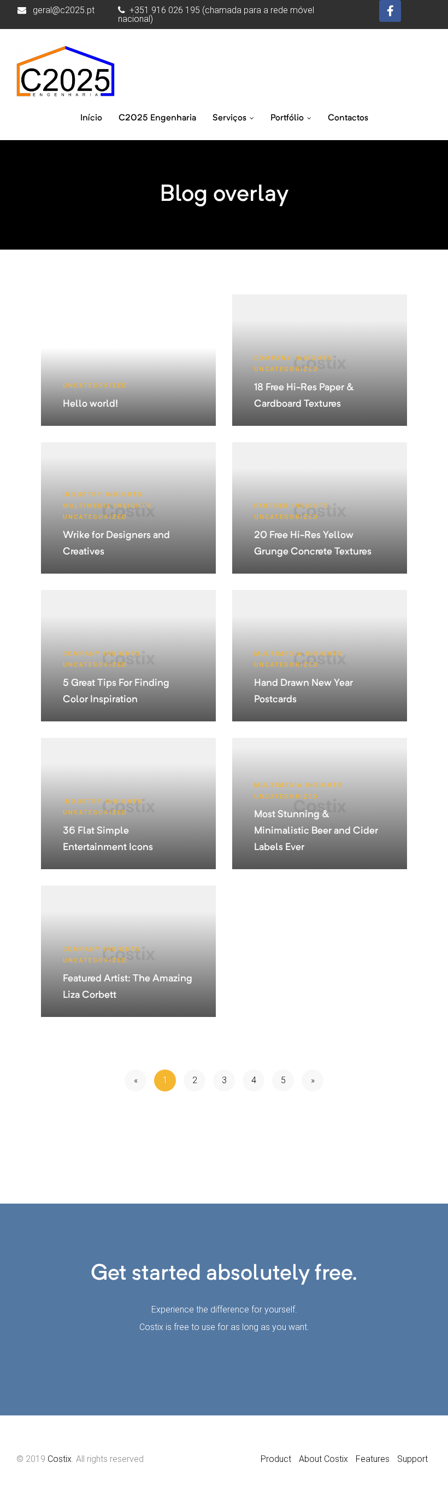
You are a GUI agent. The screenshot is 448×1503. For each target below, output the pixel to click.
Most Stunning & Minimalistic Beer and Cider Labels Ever (316, 831)
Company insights (293, 358)
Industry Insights (103, 494)
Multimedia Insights (107, 506)
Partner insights (291, 506)
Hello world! (90, 404)
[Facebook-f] (390, 11)
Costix (60, 1459)
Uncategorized (95, 385)
